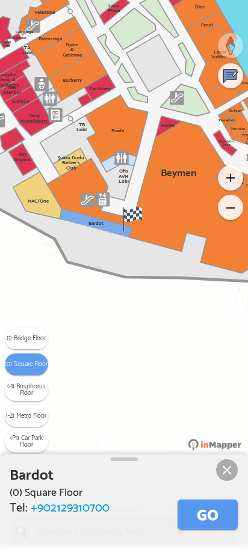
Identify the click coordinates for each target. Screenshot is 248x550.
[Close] (227, 470)
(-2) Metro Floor (26, 416)
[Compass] (230, 45)
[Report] (230, 75)
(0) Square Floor (26, 364)
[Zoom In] (230, 178)
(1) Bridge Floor (26, 338)
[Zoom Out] (230, 207)
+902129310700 (70, 508)
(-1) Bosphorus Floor (26, 390)
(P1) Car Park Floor (26, 441)
